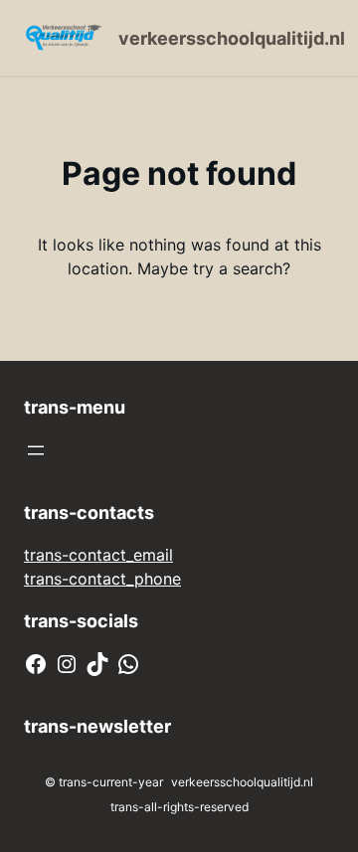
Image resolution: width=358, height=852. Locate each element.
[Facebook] (36, 664)
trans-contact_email (98, 555)
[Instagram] (67, 664)
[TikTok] (97, 664)
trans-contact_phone (102, 579)
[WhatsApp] (128, 664)
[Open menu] (36, 450)
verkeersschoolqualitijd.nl (231, 38)
